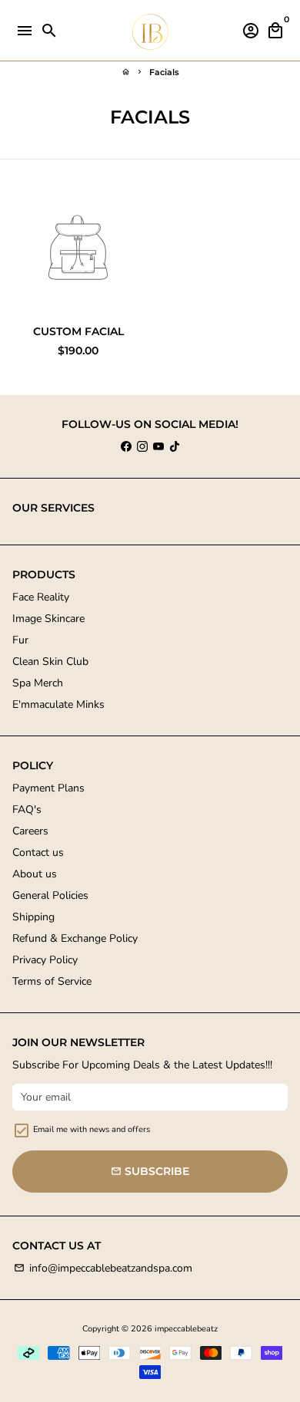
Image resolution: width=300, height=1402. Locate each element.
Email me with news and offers (91, 1129)
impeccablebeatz (186, 1329)
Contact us (38, 852)
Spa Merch (37, 683)
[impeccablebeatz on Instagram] (142, 446)
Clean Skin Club (50, 661)
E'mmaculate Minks (58, 704)
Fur (20, 640)
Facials (164, 72)
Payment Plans (48, 788)
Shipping (33, 917)
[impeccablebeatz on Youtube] (158, 446)
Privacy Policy (45, 960)
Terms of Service (52, 981)
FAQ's (27, 809)
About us (34, 874)
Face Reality (40, 597)
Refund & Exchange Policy (75, 938)
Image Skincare (48, 618)
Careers (30, 831)
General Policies (50, 895)
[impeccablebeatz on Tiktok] (174, 446)
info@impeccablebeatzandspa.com (103, 1268)
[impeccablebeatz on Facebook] (126, 446)
